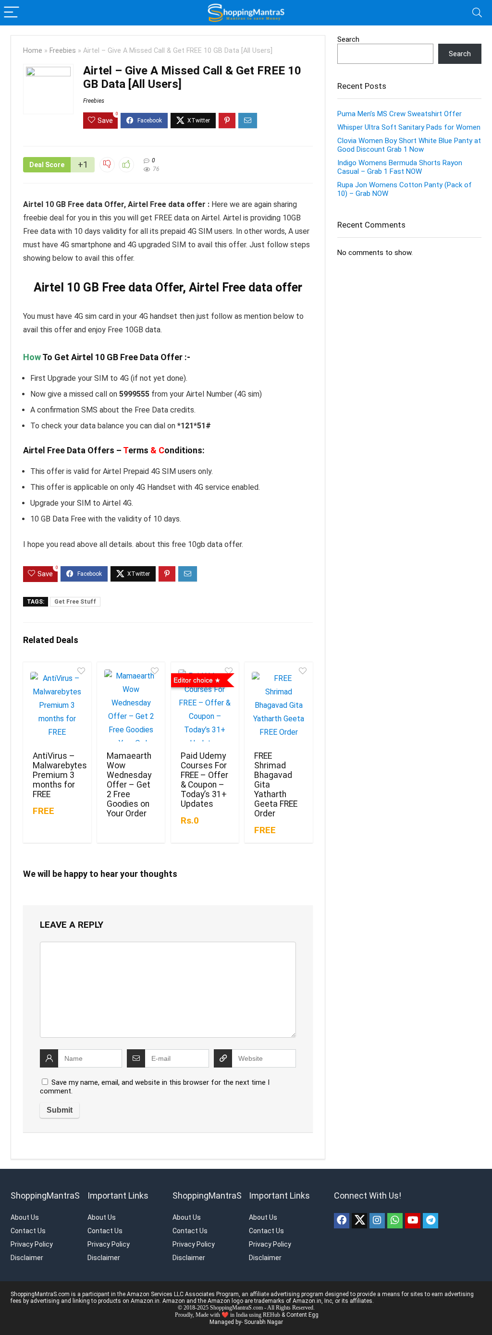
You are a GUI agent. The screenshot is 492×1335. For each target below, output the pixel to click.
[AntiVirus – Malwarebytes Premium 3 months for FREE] (57, 705)
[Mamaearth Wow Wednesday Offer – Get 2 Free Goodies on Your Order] (131, 705)
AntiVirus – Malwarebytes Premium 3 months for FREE (60, 775)
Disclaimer (27, 1258)
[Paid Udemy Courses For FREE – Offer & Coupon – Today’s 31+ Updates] (205, 705)
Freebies (62, 51)
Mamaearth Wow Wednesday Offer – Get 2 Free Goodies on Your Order (129, 784)
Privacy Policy (32, 1244)
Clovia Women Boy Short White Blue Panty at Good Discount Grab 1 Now (409, 145)
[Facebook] (341, 1220)
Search (348, 39)
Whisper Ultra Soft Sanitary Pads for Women (408, 127)
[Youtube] (412, 1220)
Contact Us (28, 1231)
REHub (271, 1314)
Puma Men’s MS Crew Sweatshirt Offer (399, 113)
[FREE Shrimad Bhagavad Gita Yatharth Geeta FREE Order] (278, 705)
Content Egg (302, 1314)
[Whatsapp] (395, 1220)
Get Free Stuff (75, 601)
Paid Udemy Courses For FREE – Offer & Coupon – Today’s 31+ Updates (204, 780)
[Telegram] (430, 1220)
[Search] (477, 12)
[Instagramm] (377, 1220)
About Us (25, 1217)
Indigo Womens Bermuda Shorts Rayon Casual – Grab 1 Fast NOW (399, 167)
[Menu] (11, 12)
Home (32, 51)
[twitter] (359, 1220)
